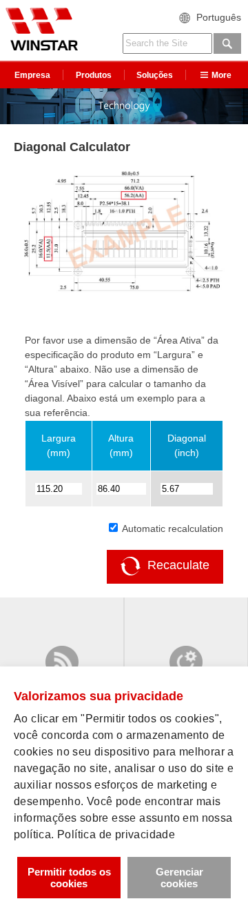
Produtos (94, 75)
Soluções (154, 75)
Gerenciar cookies (179, 877)
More (221, 75)
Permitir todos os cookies (69, 877)
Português (218, 17)
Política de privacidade (116, 834)
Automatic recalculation (171, 528)
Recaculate (178, 565)
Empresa (32, 75)
